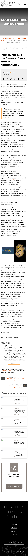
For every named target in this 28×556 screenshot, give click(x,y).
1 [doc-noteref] (10, 219)
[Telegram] (7, 79)
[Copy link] (22, 79)
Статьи (14, 524)
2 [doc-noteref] (18, 126)
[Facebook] (3, 79)
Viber (10, 370)
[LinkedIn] (18, 79)
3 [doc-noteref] (13, 179)
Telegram (4, 370)
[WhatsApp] (14, 79)
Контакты (14, 535)
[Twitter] (11, 79)
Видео (14, 528)
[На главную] (8, 3)
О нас (14, 531)
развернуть (14, 363)
